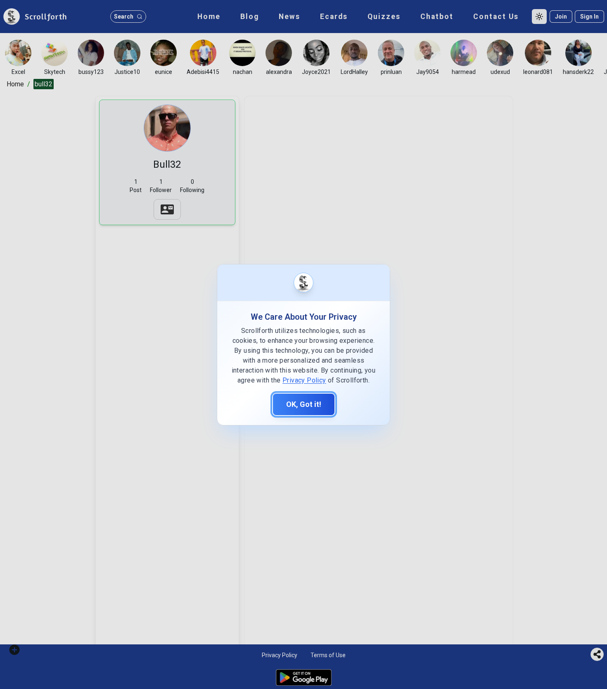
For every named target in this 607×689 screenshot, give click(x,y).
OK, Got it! (303, 404)
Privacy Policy (304, 380)
